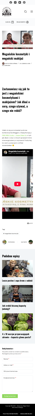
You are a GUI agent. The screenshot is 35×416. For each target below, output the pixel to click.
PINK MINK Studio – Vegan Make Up (14, 135)
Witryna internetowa (10, 371)
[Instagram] (15, 2)
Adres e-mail (8, 365)
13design (20, 407)
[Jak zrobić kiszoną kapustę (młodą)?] (17, 293)
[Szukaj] (25, 11)
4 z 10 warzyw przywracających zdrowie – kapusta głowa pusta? (16, 335)
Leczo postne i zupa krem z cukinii (17, 280)
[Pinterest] (24, 2)
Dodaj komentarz (10, 378)
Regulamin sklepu (26, 414)
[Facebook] (11, 2)
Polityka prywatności (10, 414)
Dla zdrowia (6, 65)
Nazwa (6, 359)
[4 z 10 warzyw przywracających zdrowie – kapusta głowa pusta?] (17, 321)
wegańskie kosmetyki (10, 233)
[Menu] (32, 11)
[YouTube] (19, 2)
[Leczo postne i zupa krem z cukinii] (17, 268)
